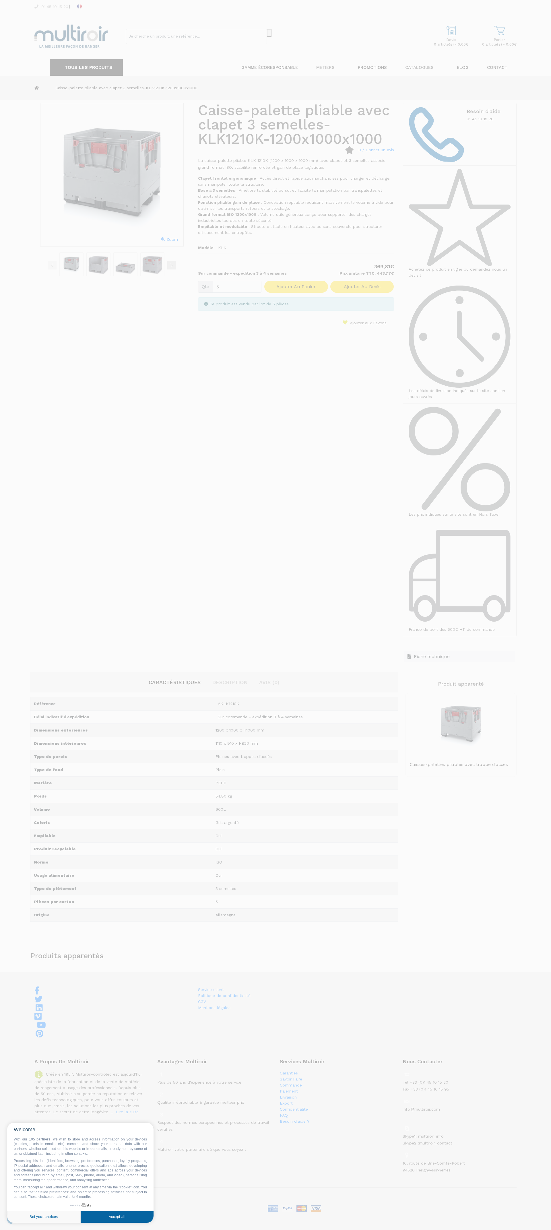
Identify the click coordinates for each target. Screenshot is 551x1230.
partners (43, 1139)
